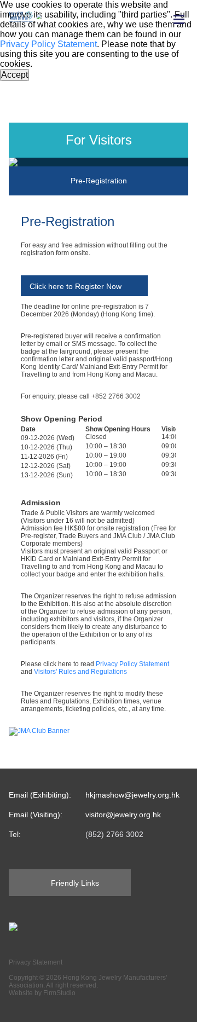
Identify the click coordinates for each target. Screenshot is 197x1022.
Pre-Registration (99, 180)
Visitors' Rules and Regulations (80, 671)
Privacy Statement (35, 962)
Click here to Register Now (75, 286)
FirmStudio (59, 993)
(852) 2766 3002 (114, 834)
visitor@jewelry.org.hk (123, 814)
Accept (14, 74)
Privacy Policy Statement (48, 44)
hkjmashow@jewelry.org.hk (132, 794)
